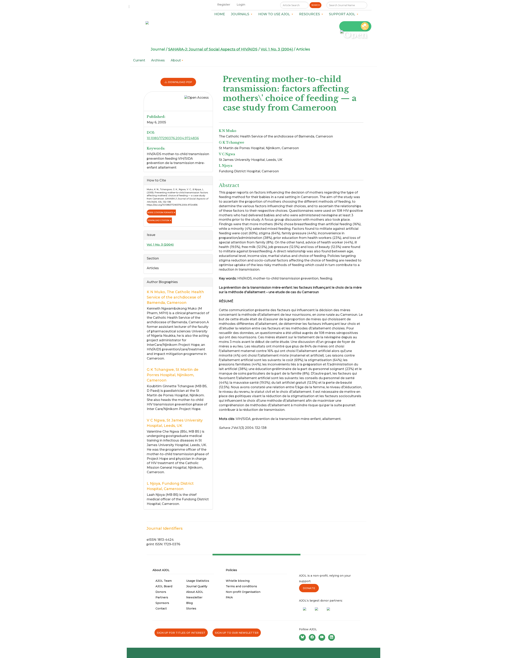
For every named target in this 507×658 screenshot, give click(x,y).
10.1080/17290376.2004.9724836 (173, 138)
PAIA (229, 597)
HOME (219, 14)
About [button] (176, 60)
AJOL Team (163, 581)
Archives (158, 60)
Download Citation (158, 220)
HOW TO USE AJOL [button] (275, 14)
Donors (160, 592)
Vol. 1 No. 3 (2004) (277, 49)
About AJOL (194, 592)
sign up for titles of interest (181, 632)
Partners (161, 597)
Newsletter (194, 597)
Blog (189, 603)
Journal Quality (196, 586)
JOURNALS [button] (241, 14)
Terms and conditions (241, 586)
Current (139, 60)
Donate (309, 588)
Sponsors (162, 603)
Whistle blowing (238, 581)
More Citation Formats (160, 212)
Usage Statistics (197, 581)
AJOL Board (163, 586)
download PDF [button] (179, 82)
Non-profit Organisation (243, 592)
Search (315, 5)
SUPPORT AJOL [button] (343, 14)
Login (241, 4)
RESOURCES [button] (310, 14)
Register (223, 4)
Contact (161, 608)
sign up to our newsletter (236, 632)
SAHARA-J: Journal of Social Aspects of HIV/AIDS (212, 49)
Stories (191, 608)
